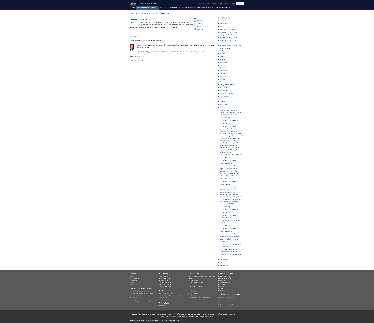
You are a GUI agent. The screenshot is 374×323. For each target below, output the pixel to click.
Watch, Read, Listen (165, 278)
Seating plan (133, 284)
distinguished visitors (227, 35)
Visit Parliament (221, 8)
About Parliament (204, 8)
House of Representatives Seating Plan (141, 301)
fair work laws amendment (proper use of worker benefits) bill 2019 (231, 220)
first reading (225, 117)
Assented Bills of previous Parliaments (170, 295)
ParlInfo (220, 4)
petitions (223, 51)
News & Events (187, 8)
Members (133, 299)
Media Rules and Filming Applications (199, 297)
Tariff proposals (163, 297)
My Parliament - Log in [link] (224, 276)
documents (223, 21)
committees (224, 24)
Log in (233, 4)
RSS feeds (221, 290)
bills (221, 26)
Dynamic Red (134, 280)
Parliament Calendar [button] (204, 4)
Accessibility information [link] (137, 320)
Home (133, 8)
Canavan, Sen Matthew (230, 120)
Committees (162, 306)
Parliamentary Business (146, 8)
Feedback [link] (172, 320)
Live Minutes (133, 297)
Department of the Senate (226, 297)
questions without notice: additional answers (228, 41)
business (223, 56)
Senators (132, 282)
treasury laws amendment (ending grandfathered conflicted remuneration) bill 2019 (231, 112)
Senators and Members (169, 8)
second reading (226, 123)
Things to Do (192, 291)
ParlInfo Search (222, 280)
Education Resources (165, 282)
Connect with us (193, 280)
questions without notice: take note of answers (230, 47)
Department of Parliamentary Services (229, 303)
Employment (222, 284)
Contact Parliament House (196, 282)
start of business (224, 18)
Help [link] (178, 320)
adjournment (224, 265)
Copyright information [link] (152, 320)
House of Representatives (137, 291)
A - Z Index (221, 286)
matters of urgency (226, 82)
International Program (165, 286)
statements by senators (228, 29)
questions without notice (228, 32)
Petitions (191, 278)
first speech (224, 87)
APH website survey (224, 282)
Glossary (220, 288)
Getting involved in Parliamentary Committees (201, 276)
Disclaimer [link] (164, 320)
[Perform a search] (242, 3)
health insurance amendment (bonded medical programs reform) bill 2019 (229, 239)
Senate (132, 276)
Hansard (155, 13)
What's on (191, 289)
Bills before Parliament (165, 293)
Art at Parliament (193, 293)
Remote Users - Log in (224, 278)
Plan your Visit (192, 295)
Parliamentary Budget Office (226, 305)
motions (222, 68)
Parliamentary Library (165, 284)
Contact (214, 4)
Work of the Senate (135, 278)
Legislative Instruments (166, 299)
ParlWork (227, 4)
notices (222, 54)
